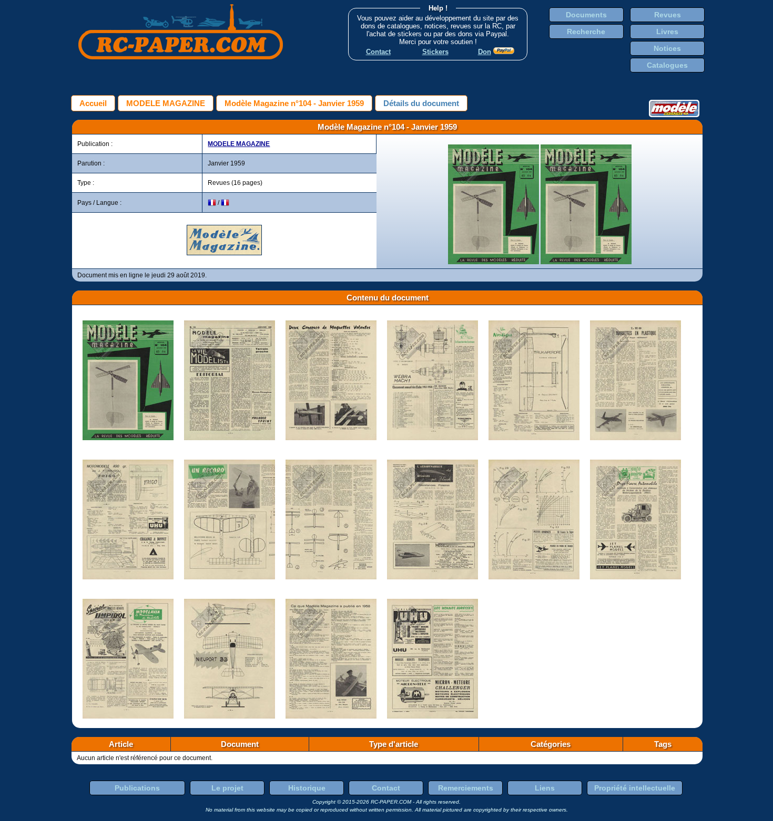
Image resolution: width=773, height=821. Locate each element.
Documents (586, 15)
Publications (137, 788)
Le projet (227, 788)
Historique (307, 788)
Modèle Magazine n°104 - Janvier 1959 (294, 103)
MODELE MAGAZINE (165, 103)
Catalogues (667, 65)
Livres (667, 31)
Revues (667, 15)
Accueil (93, 103)
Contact (386, 788)
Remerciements (465, 788)
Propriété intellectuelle (634, 788)
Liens (545, 788)
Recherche (586, 31)
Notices (667, 48)
